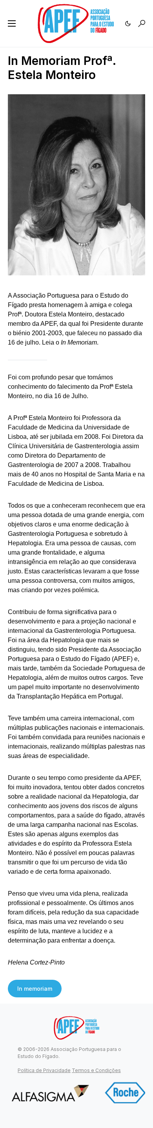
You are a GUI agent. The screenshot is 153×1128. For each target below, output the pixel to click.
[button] (12, 23)
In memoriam (34, 988)
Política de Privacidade (44, 1070)
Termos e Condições (96, 1070)
